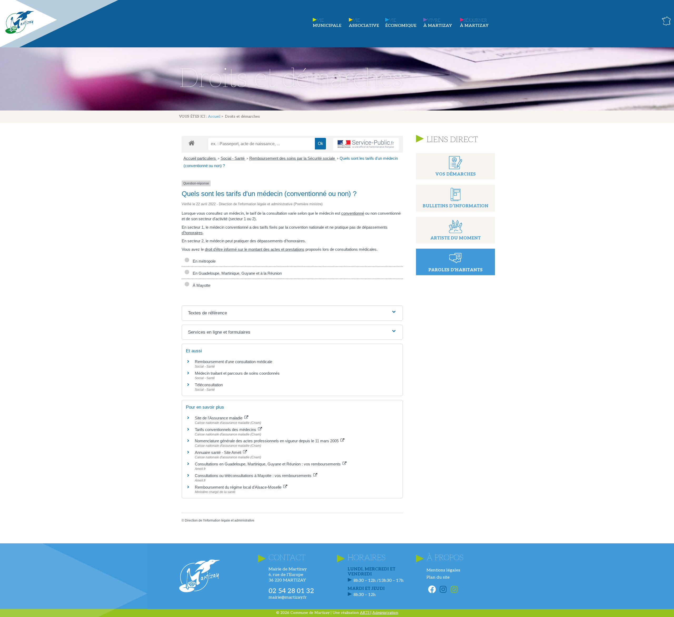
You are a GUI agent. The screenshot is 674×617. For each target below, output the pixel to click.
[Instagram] (443, 589)
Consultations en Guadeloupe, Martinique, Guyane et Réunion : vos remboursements (268, 464)
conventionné (352, 213)
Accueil (214, 116)
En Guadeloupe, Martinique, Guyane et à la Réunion (236, 273)
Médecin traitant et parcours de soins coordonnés (237, 373)
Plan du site (438, 577)
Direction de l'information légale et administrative (219, 520)
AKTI (365, 612)
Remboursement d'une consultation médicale (233, 361)
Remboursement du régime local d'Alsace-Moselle (239, 487)
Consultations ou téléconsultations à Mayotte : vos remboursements (254, 475)
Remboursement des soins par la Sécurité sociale (292, 158)
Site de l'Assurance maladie (219, 418)
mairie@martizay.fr (288, 597)
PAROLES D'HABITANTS (455, 270)
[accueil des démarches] (191, 143)
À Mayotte (200, 285)
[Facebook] (432, 589)
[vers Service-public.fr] (366, 144)
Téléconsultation (209, 385)
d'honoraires (192, 232)
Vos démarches (455, 174)
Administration (385, 612)
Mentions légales (443, 570)
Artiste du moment (455, 238)
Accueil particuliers (200, 158)
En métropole (203, 261)
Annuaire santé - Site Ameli (218, 452)
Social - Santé (233, 158)
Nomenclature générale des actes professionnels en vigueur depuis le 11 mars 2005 (267, 441)
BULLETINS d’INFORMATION (455, 206)
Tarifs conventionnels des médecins (226, 429)
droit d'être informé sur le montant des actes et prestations (254, 249)
